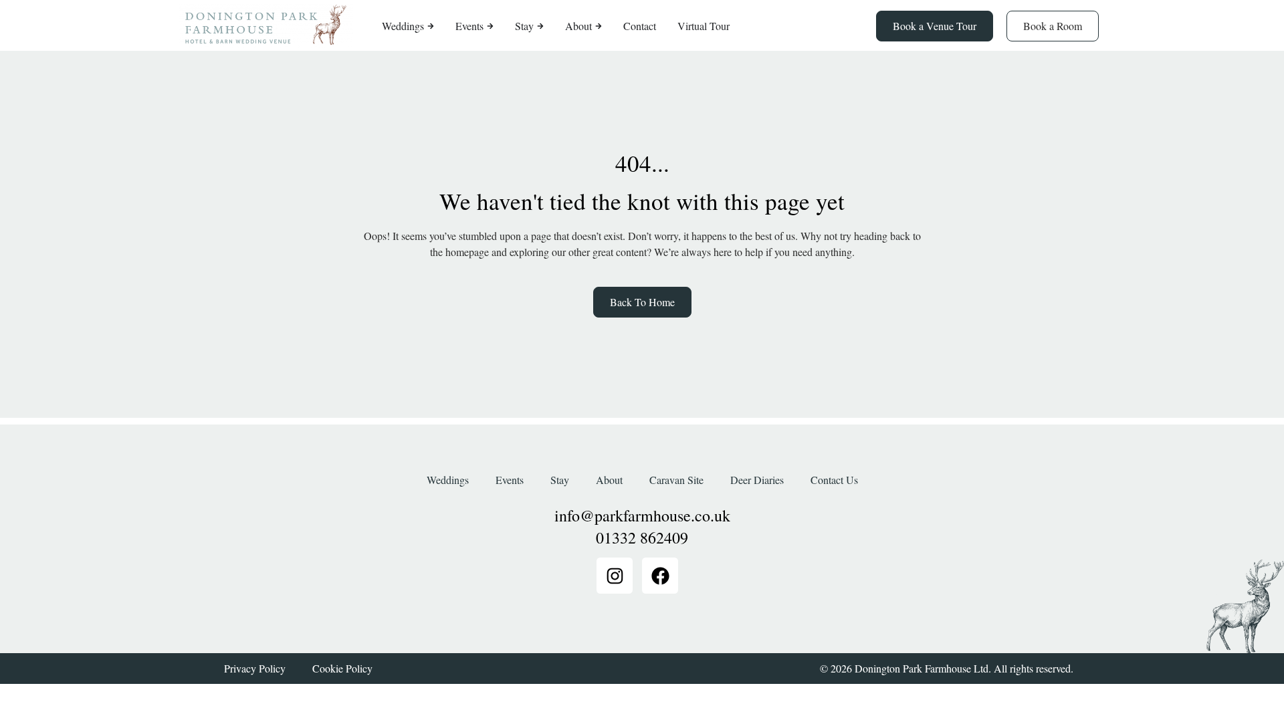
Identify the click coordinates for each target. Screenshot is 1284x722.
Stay (559, 480)
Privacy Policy (255, 668)
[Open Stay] (540, 26)
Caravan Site (676, 480)
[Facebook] (660, 576)
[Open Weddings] (430, 26)
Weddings (448, 480)
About (609, 480)
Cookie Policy (342, 668)
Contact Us (834, 480)
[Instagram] (615, 576)
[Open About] (598, 26)
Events (510, 480)
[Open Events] (490, 26)
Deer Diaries (757, 480)
